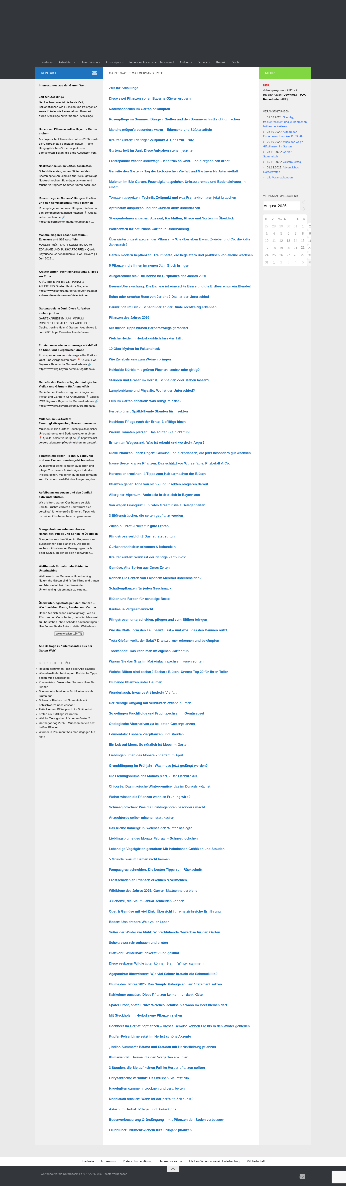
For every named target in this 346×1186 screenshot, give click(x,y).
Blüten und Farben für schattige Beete (139, 599)
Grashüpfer (113, 62)
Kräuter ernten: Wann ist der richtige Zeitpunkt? (147, 557)
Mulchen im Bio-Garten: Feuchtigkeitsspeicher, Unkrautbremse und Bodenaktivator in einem (68, 421)
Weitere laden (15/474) (69, 633)
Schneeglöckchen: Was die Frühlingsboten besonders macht (157, 807)
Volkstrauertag (292, 161)
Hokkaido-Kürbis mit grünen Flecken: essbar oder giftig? (154, 370)
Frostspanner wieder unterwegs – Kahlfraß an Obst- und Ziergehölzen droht (169, 161)
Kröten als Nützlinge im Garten (58, 714)
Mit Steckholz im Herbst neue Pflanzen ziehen (145, 1015)
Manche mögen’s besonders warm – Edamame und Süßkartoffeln (160, 130)
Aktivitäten (65, 62)
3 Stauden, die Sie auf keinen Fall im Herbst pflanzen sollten (157, 1068)
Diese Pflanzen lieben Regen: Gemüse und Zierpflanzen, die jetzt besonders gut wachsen (180, 453)
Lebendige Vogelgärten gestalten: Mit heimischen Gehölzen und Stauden (166, 849)
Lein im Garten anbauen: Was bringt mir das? (145, 401)
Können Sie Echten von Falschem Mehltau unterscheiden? (155, 578)
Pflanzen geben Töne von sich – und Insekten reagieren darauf (158, 484)
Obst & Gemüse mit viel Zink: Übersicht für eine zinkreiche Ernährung (165, 911)
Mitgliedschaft (256, 1161)
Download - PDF (294, 94)
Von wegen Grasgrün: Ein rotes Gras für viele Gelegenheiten (157, 505)
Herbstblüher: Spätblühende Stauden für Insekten (148, 411)
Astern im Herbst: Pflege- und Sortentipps (142, 1109)
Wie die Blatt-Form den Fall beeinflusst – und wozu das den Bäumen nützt (168, 630)
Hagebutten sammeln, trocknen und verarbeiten (147, 1088)
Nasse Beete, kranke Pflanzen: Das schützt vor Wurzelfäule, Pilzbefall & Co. (169, 463)
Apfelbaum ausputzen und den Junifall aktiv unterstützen (154, 208)
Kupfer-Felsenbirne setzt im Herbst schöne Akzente (150, 1036)
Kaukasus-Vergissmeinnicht (131, 609)
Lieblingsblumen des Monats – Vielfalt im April (146, 755)
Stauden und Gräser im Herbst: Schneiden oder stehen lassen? (159, 380)
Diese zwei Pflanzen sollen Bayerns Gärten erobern (150, 98)
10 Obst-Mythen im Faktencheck (134, 349)
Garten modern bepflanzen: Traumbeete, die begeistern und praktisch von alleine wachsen (181, 255)
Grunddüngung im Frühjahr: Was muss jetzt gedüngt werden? (158, 766)
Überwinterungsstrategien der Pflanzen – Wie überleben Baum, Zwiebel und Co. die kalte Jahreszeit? (67, 605)
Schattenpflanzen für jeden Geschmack (140, 588)
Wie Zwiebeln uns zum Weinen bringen (140, 359)
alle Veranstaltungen (280, 177)
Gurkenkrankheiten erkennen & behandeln (142, 547)
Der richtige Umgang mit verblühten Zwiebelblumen (150, 703)
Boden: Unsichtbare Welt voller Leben (139, 922)
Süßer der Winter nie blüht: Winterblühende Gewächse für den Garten (164, 932)
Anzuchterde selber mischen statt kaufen (141, 818)
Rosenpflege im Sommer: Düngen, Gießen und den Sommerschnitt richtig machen (174, 119)
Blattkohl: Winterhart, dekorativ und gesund (144, 953)
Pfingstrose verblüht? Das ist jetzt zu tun (142, 536)
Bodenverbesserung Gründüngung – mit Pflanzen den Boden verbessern (166, 1120)
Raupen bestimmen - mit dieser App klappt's (67, 668)
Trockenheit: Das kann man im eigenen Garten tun (149, 651)
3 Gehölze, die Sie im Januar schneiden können (146, 901)
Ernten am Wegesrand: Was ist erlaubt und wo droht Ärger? (156, 442)
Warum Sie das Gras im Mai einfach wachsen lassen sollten (156, 661)
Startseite (47, 62)
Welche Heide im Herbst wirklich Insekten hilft (146, 338)
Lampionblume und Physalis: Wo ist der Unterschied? (152, 390)
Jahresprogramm (170, 1161)
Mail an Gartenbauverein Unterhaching (214, 1161)
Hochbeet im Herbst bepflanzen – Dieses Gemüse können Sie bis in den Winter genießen (179, 1026)
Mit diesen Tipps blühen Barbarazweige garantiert (148, 328)
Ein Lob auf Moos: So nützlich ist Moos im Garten (148, 745)
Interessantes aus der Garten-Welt (151, 62)
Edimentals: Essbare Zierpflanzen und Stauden (146, 734)
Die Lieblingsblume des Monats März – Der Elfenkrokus (153, 776)
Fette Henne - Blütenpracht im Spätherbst (65, 709)
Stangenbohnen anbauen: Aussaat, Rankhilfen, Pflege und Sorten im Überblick (171, 218)
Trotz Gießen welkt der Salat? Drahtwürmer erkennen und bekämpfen (164, 641)
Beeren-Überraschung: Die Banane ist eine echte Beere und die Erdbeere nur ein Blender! (180, 286)
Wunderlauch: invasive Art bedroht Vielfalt (143, 693)
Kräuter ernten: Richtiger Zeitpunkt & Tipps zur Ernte (151, 140)
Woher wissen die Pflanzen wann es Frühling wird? (149, 797)
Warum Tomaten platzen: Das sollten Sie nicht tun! (149, 432)
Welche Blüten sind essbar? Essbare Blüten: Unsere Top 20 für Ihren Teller (168, 672)
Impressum (108, 1161)
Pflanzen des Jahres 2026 (129, 317)
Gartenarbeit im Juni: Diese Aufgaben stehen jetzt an (151, 150)
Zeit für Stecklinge (123, 88)
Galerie (184, 62)
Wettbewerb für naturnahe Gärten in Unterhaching (149, 229)
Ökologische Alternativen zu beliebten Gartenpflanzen (152, 724)
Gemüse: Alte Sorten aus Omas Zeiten (139, 567)
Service (203, 62)
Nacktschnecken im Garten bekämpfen (139, 109)
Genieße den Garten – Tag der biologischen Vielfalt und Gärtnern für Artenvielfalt (173, 171)
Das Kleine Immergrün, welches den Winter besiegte (150, 828)
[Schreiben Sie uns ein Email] (94, 73)
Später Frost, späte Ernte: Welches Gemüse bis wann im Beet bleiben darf (168, 1005)
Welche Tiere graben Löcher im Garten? (64, 718)
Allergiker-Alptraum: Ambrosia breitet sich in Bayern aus (154, 495)
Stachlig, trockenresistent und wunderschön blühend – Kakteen (285, 122)
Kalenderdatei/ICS (275, 99)
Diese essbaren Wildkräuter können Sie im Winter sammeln (156, 963)
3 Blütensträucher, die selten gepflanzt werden (146, 515)
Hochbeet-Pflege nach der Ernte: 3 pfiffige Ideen (147, 422)
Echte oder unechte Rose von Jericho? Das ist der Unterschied (159, 297)
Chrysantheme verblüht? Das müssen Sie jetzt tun (149, 1078)
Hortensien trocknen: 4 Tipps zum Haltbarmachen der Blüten (157, 474)
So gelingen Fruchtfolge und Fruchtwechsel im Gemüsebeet (156, 713)
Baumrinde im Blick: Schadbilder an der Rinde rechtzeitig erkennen (162, 307)
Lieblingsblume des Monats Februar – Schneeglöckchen (153, 838)
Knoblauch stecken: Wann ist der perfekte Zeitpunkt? (151, 1099)
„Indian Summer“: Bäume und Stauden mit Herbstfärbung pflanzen (162, 1047)
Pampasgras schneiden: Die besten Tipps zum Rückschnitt (155, 870)
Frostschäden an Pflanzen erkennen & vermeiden (148, 880)
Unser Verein (89, 62)
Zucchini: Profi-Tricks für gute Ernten (139, 526)
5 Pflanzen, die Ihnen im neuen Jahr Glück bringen (149, 265)
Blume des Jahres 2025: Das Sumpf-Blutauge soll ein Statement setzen (165, 984)
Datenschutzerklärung (137, 1161)
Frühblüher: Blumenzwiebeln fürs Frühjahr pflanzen (150, 1130)
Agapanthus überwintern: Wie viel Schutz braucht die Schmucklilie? (163, 974)
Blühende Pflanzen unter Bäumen (135, 682)
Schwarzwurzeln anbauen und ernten (138, 943)
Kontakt (221, 62)
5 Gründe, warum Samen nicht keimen (139, 859)
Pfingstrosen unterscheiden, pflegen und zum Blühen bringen (158, 620)
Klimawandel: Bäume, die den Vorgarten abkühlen (148, 1057)
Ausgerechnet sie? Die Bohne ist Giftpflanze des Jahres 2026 (157, 276)
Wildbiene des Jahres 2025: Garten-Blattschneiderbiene (153, 891)
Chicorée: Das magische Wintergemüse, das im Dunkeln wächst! (160, 786)
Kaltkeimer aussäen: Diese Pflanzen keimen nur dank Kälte (156, 995)
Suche (236, 62)
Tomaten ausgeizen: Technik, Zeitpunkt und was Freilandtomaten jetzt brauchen (172, 197)
